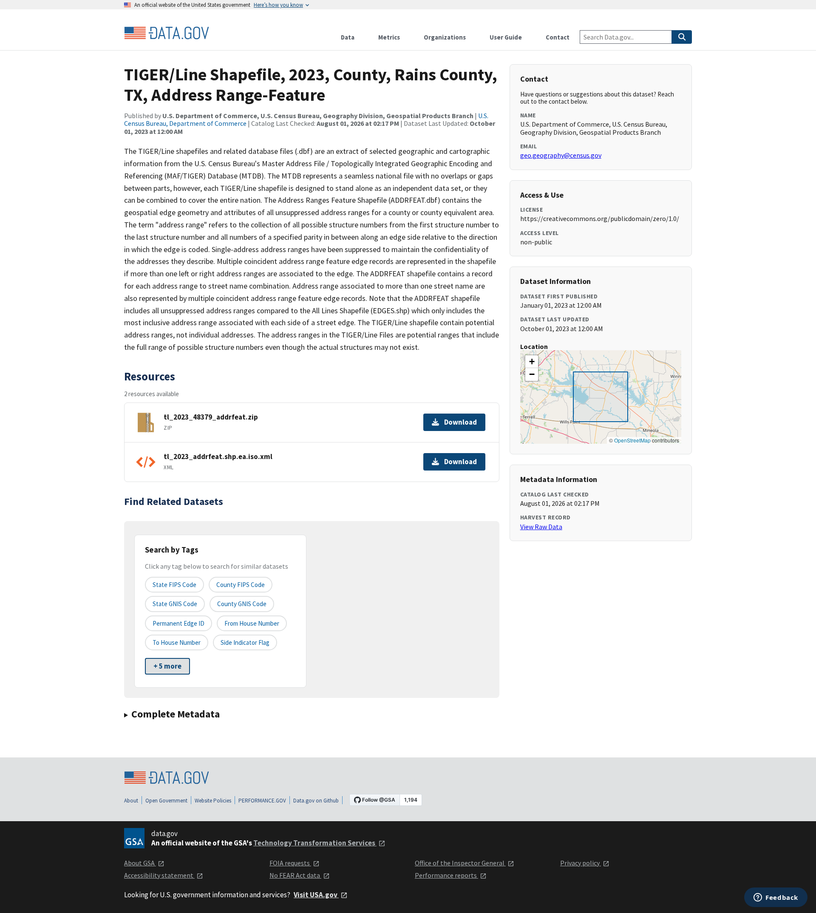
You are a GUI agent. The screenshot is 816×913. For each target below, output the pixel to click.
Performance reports (446, 875)
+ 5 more (167, 666)
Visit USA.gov (316, 894)
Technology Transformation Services (315, 843)
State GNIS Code (175, 604)
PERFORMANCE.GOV (262, 800)
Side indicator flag (245, 642)
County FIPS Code (240, 585)
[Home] (166, 33)
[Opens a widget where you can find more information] (776, 898)
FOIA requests (290, 863)
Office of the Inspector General (460, 863)
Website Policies (213, 800)
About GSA (140, 863)
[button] (531, 361)
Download (460, 422)
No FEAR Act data (295, 875)
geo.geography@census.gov (560, 155)
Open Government (166, 800)
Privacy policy (580, 863)
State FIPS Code (174, 585)
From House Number (251, 623)
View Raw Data (541, 526)
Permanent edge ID (178, 623)
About (131, 800)
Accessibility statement (159, 875)
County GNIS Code (241, 604)
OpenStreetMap (632, 440)
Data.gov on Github (316, 800)
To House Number (177, 642)
